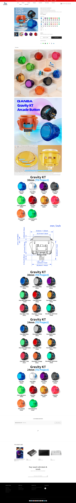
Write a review (58, 422)
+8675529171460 (34, 488)
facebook (41, 43)
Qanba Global (26, 4)
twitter (45, 43)
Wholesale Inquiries (21, 488)
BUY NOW (56, 37)
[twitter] (45, 488)
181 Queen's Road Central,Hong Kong (37, 487)
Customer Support (20, 489)
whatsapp (47, 43)
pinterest (49, 43)
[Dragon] (32, 452)
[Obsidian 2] (44, 452)
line (43, 43)
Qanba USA (7, 487)
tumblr (51, 43)
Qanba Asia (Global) (8, 489)
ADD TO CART (45, 37)
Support (20, 4)
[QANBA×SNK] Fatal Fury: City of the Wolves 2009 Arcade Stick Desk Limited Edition (19, 459)
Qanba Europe (7, 488)
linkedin (53, 43)
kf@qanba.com (34, 489)
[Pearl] (56, 452)
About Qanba (20, 487)
